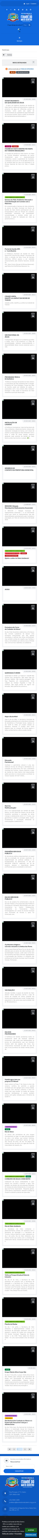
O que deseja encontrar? (15, 25)
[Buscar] (29, 25)
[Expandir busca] (33, 62)
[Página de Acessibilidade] (30, 9)
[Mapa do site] (26, 9)
